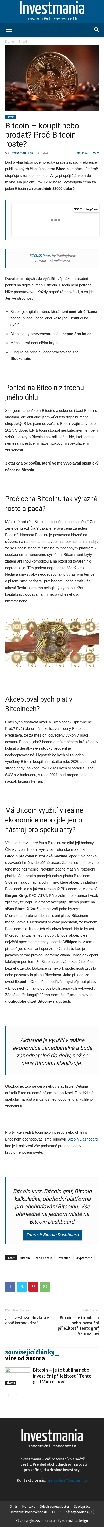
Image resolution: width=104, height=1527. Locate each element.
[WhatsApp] (45, 1287)
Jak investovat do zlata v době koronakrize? (27, 1320)
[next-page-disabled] (16, 1395)
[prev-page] (8, 1395)
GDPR (56, 1512)
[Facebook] (10, 1287)
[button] (9, 30)
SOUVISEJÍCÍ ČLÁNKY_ (32, 1352)
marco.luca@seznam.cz (67, 1480)
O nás (14, 1507)
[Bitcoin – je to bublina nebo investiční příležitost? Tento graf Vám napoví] (17, 1376)
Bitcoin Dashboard (82, 1139)
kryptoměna (84, 1258)
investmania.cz (21, 152)
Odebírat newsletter (54, 1507)
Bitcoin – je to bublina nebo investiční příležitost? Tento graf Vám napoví (78, 1325)
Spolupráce (82, 1507)
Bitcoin (24, 41)
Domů (9, 41)
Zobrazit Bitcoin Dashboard (52, 1235)
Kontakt (28, 1507)
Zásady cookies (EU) (80, 1512)
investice (64, 1258)
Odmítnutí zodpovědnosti (28, 1512)
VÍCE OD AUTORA (25, 1358)
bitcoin (25, 1258)
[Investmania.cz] (52, 11)
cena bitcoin (43, 1258)
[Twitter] (22, 1287)
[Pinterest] (33, 1287)
